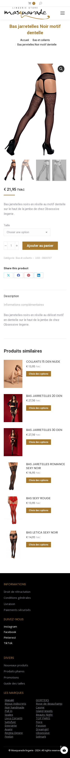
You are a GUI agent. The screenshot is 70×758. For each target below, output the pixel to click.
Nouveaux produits (16, 665)
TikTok (8, 643)
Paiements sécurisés (17, 610)
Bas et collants (24, 258)
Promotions (11, 677)
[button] (61, 68)
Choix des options (38, 374)
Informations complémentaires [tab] (24, 304)
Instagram (10, 626)
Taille (7, 225)
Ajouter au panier (40, 246)
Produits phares (14, 671)
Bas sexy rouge (38, 498)
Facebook (10, 632)
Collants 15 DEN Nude (43, 362)
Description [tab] (11, 296)
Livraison (9, 604)
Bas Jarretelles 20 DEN (44, 396)
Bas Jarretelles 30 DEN (44, 430)
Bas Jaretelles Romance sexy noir (45, 466)
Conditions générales (17, 598)
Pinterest (10, 637)
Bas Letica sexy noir (42, 533)
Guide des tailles (14, 683)
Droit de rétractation (17, 592)
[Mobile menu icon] (62, 13)
